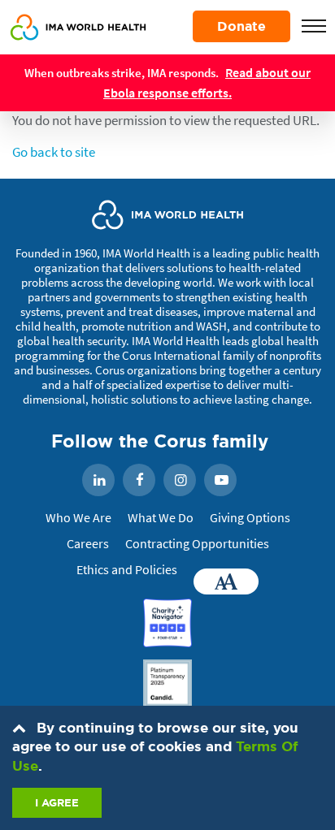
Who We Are (78, 517)
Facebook (139, 481)
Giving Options (250, 517)
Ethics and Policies (126, 569)
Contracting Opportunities (197, 543)
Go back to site (53, 152)
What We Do (161, 517)
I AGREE (57, 803)
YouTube (220, 481)
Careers (88, 543)
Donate (241, 26)
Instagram (179, 481)
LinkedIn (98, 481)
